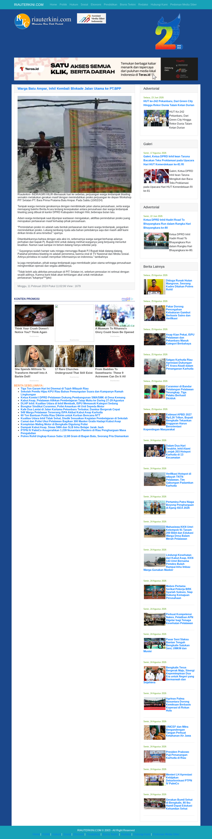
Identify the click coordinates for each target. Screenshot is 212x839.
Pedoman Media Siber (183, 4)
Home (53, 4)
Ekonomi (96, 4)
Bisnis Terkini (128, 4)
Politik (63, 4)
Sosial (84, 4)
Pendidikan (110, 4)
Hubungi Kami (159, 4)
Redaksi (143, 4)
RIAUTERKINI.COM (29, 4)
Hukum (74, 4)
